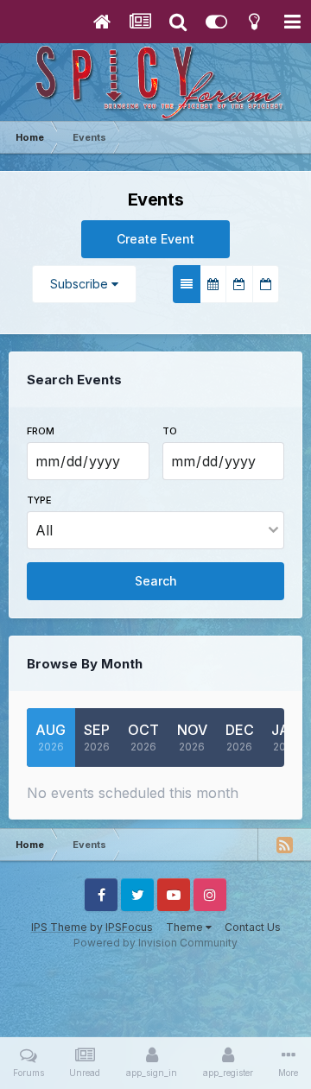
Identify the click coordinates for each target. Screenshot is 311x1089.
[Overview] (186, 284)
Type (39, 500)
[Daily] (265, 284)
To (169, 431)
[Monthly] (213, 284)
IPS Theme (59, 927)
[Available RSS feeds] (284, 844)
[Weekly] (239, 284)
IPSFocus (129, 927)
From (40, 431)
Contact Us (253, 927)
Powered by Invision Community (155, 942)
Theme (186, 927)
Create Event (155, 238)
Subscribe (80, 283)
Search (156, 580)
